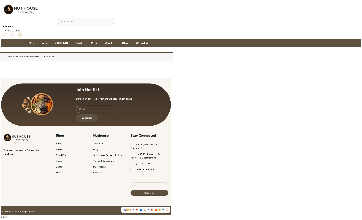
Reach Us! (8, 26)
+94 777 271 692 (11, 30)
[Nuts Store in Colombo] (21, 10)
